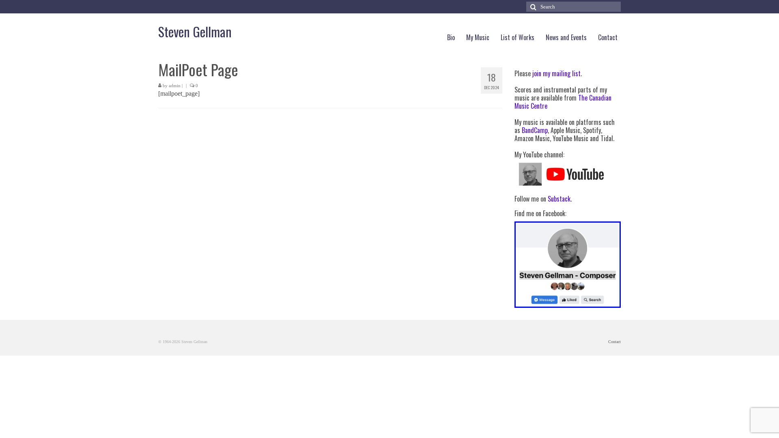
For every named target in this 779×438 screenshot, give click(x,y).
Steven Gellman (195, 31)
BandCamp (535, 130)
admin (175, 85)
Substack (559, 199)
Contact (614, 341)
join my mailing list (556, 73)
